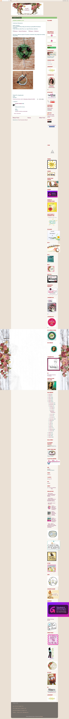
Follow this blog (52, 126)
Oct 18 (51, 410)
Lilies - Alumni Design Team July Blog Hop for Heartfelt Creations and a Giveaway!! (51, 525)
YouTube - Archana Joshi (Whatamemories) (21, 712)
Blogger (41, 716)
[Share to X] (41, 99)
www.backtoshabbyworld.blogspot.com (20, 710)
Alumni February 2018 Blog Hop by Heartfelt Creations (51, 513)
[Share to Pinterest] (43, 99)
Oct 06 (52, 417)
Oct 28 (51, 408)
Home (20, 17)
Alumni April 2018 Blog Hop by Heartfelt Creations (54, 520)
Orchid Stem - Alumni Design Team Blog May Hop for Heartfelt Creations (51, 499)
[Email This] (39, 99)
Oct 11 (51, 415)
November (51, 404)
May (50, 424)
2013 (49, 432)
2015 (49, 400)
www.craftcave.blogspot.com (18, 706)
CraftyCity (15, 17)
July (50, 421)
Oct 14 (51, 414)
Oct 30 (52, 407)
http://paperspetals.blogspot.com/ (19, 708)
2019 (49, 394)
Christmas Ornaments (52, 412)
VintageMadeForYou (52, 692)
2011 (49, 435)
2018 (49, 395)
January (51, 430)
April (50, 426)
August (50, 420)
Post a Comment (17, 113)
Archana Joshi (51, 114)
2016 (49, 398)
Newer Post (16, 117)
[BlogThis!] (40, 99)
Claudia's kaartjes (18, 103)
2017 (49, 397)
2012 (49, 434)
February (51, 429)
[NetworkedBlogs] (51, 125)
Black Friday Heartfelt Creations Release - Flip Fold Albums (51, 495)
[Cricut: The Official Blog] (51, 488)
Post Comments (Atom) (23, 119)
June (50, 423)
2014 (49, 401)
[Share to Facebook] (42, 99)
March (50, 427)
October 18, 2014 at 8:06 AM (21, 111)
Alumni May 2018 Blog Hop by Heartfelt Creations (54, 508)
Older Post (42, 117)
